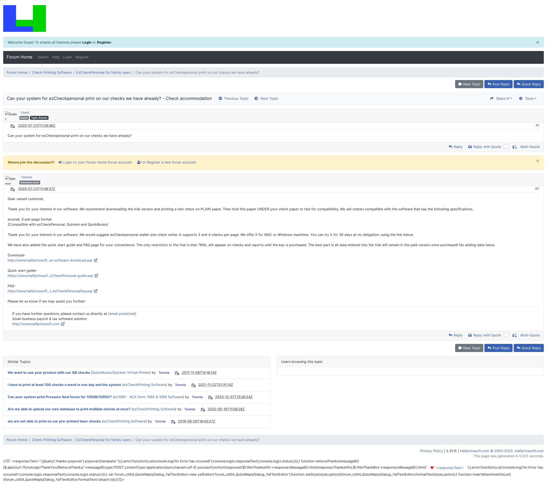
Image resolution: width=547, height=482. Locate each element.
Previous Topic (235, 98)
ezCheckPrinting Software (145, 385)
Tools (528, 98)
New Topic (471, 84)
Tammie (26, 177)
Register (104, 42)
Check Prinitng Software (52, 72)
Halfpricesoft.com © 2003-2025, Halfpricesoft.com (502, 451)
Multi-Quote (529, 147)
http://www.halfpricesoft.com (36, 324)
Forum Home (19, 57)
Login (86, 42)
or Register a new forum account (168, 162)
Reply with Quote (486, 147)
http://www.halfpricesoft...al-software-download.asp (51, 260)
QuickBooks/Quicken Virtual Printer (120, 372)
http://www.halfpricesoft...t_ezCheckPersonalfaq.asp (51, 291)
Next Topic (268, 98)
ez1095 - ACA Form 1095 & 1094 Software (148, 397)
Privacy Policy (431, 451)
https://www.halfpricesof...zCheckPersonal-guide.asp (51, 275)
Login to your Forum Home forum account (97, 162)
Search (43, 57)
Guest (25, 112)
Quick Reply (531, 84)
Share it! (501, 98)
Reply (458, 147)
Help (56, 57)
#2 (537, 188)
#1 (537, 125)
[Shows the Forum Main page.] (273, 18)
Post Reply (500, 84)
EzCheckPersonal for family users (103, 72)
